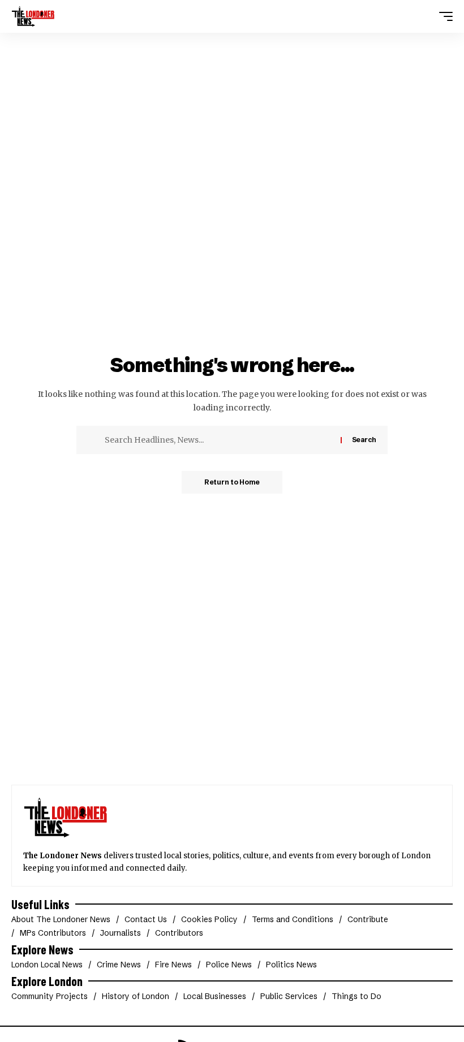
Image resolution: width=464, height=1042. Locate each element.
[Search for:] (218, 440)
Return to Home (232, 482)
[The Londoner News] (33, 16)
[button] (443, 16)
